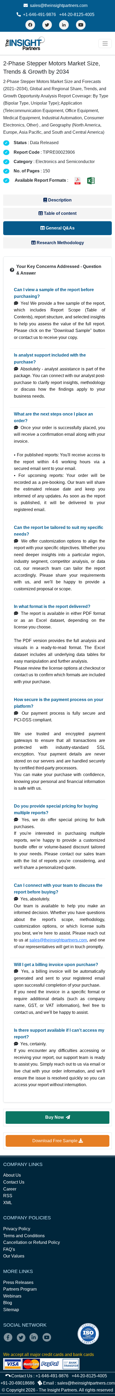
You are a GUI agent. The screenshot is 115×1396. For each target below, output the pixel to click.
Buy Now (55, 1117)
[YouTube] (81, 25)
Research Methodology (60, 242)
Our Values (13, 1256)
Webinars (12, 1296)
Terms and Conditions (24, 1235)
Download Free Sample (55, 1140)
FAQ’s (9, 1249)
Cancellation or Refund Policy (31, 1242)
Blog (7, 1302)
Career (9, 1189)
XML (7, 1202)
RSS (7, 1195)
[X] (22, 1341)
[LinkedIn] (64, 25)
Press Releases (18, 1282)
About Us (12, 1175)
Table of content (59, 213)
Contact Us (13, 1182)
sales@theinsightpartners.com (58, 5)
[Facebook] (30, 25)
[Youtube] (48, 1341)
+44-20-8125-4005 (76, 14)
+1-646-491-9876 (39, 14)
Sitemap (11, 1309)
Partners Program (20, 1289)
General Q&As (60, 228)
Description (59, 200)
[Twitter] (47, 25)
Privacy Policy (16, 1229)
